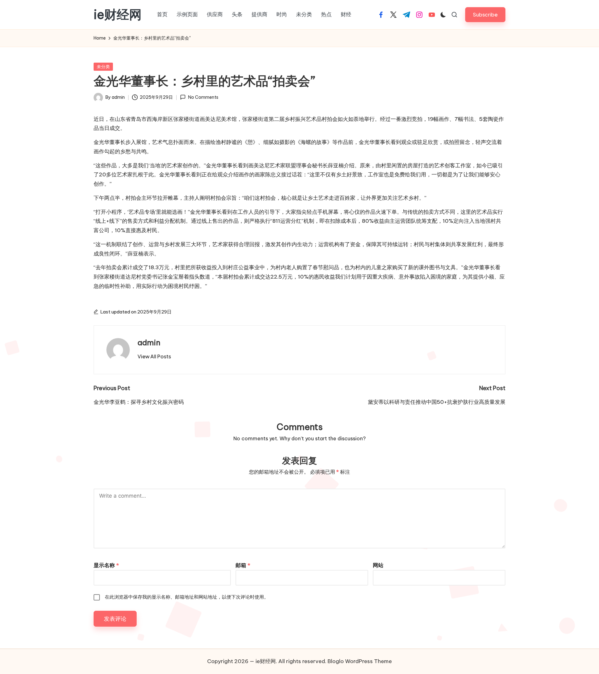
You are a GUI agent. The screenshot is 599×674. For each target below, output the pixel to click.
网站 (378, 565)
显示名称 (106, 565)
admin (149, 342)
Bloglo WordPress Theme (360, 661)
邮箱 (243, 565)
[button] (485, 14)
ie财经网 (118, 15)
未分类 (103, 66)
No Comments (203, 97)
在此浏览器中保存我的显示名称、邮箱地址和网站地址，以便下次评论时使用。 (187, 597)
